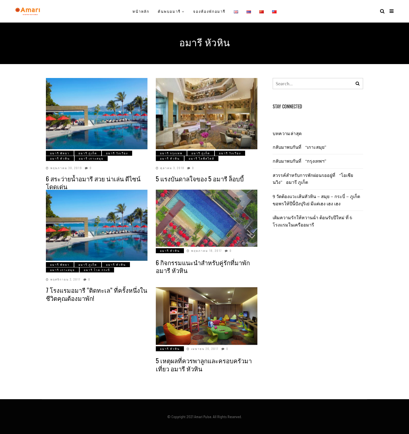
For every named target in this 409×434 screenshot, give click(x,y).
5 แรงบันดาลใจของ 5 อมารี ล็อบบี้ (200, 178)
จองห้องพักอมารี (209, 11)
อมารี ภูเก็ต (87, 153)
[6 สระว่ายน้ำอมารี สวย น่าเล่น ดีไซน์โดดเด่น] (96, 113)
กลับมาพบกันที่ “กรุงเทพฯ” (301, 161)
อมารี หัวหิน (60, 158)
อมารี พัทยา (60, 153)
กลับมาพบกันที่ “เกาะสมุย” (301, 147)
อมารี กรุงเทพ (171, 153)
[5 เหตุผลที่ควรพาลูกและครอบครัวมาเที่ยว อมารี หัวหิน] (206, 316)
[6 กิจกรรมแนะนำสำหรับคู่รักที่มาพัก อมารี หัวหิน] (206, 218)
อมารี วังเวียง (117, 153)
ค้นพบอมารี (169, 11)
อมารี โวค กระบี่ (97, 270)
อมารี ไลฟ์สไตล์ (201, 158)
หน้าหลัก (141, 11)
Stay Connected (287, 106)
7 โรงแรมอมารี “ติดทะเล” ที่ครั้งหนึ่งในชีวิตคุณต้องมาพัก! (96, 294)
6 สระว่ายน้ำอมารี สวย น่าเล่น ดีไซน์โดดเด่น (93, 182)
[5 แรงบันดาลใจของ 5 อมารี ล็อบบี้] (206, 113)
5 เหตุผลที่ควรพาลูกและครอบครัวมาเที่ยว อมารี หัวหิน (204, 364)
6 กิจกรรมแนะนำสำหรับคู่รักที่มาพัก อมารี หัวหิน (203, 266)
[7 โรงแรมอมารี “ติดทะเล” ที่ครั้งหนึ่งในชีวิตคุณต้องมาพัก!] (96, 225)
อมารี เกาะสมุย (91, 158)
